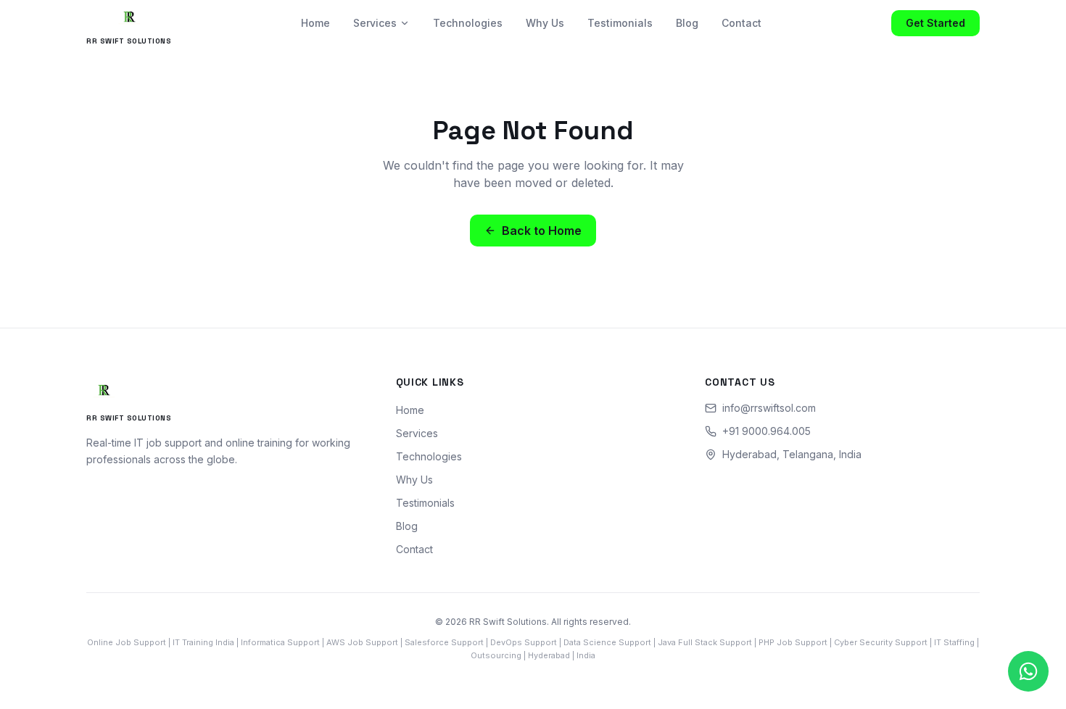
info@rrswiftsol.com (769, 408)
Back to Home (542, 230)
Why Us (545, 23)
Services (375, 23)
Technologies (468, 23)
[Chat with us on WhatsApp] (1028, 671)
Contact (741, 23)
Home (315, 23)
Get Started (935, 23)
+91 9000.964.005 (766, 431)
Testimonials (620, 23)
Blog (687, 23)
